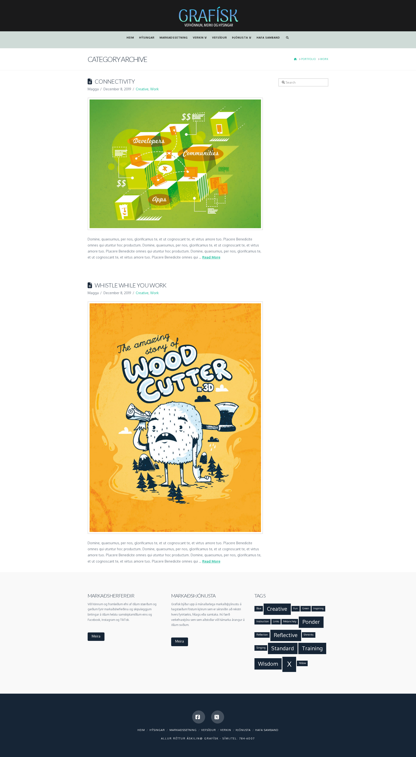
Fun (295, 608)
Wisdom (268, 663)
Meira (96, 636)
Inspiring (318, 608)
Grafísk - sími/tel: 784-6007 (229, 738)
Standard (282, 648)
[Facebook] (198, 717)
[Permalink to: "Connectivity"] (175, 164)
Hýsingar (157, 730)
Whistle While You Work (131, 285)
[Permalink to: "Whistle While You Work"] (175, 417)
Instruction (262, 621)
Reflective (286, 635)
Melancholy (289, 621)
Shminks (308, 634)
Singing (261, 647)
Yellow (302, 663)
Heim (141, 730)
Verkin (225, 730)
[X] (217, 717)
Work (154, 89)
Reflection (262, 634)
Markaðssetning (183, 730)
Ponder (311, 621)
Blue (258, 608)
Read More (211, 257)
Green (305, 608)
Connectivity (115, 81)
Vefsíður (208, 730)
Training (312, 648)
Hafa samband (267, 730)
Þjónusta (243, 730)
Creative (142, 89)
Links (276, 621)
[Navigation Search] (287, 39)
